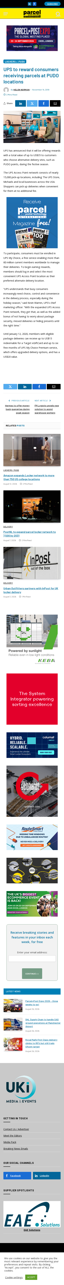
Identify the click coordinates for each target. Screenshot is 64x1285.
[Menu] (5, 14)
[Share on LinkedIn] (20, 103)
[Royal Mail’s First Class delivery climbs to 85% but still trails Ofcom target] (13, 1044)
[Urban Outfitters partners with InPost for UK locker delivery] (32, 563)
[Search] (58, 14)
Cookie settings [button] (14, 1277)
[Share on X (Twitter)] (32, 103)
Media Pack (9, 1142)
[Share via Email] (55, 103)
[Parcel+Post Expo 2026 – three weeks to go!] (13, 1005)
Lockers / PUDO (15, 61)
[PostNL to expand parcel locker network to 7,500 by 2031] (32, 506)
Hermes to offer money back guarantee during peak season (17, 409)
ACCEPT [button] (31, 1277)
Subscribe (52, 4)
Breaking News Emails (15, 1148)
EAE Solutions (32, 1230)
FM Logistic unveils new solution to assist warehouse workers (47, 409)
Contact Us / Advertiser (16, 1129)
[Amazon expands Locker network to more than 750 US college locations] (32, 450)
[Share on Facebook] (43, 103)
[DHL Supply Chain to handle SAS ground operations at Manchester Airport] (13, 1023)
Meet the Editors (12, 1135)
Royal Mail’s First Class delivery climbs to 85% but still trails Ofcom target (41, 1043)
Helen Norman (21, 89)
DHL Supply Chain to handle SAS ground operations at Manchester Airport (43, 1023)
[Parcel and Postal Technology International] (32, 13)
